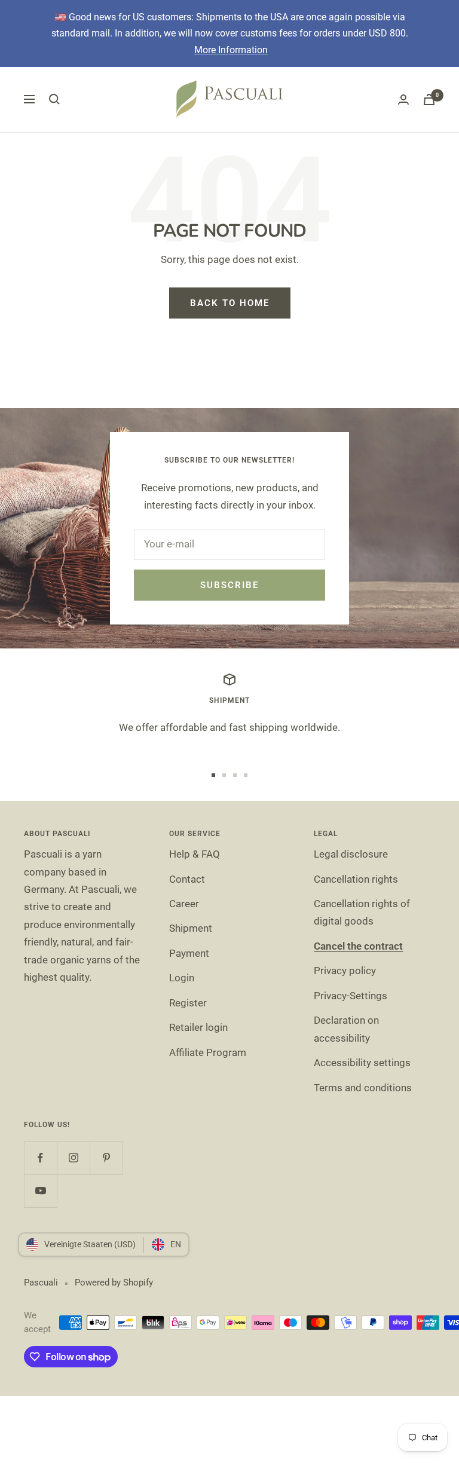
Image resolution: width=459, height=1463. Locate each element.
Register (188, 1003)
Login (181, 978)
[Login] (403, 99)
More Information (231, 50)
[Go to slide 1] (213, 775)
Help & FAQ (194, 854)
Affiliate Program (207, 1052)
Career (184, 904)
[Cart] (429, 99)
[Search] (54, 99)
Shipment (190, 928)
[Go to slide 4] (245, 775)
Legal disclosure (351, 854)
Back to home (230, 303)
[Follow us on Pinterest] (106, 1157)
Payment (189, 953)
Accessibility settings (362, 1063)
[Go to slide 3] (235, 775)
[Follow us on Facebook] (40, 1157)
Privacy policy (345, 971)
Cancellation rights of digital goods (362, 912)
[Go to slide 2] (224, 775)
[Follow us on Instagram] (73, 1157)
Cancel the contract (358, 946)
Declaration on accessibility (346, 1028)
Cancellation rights (356, 879)
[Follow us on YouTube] (40, 1190)
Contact (187, 879)
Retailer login (198, 1027)
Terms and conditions (363, 1088)
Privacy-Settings (350, 996)
